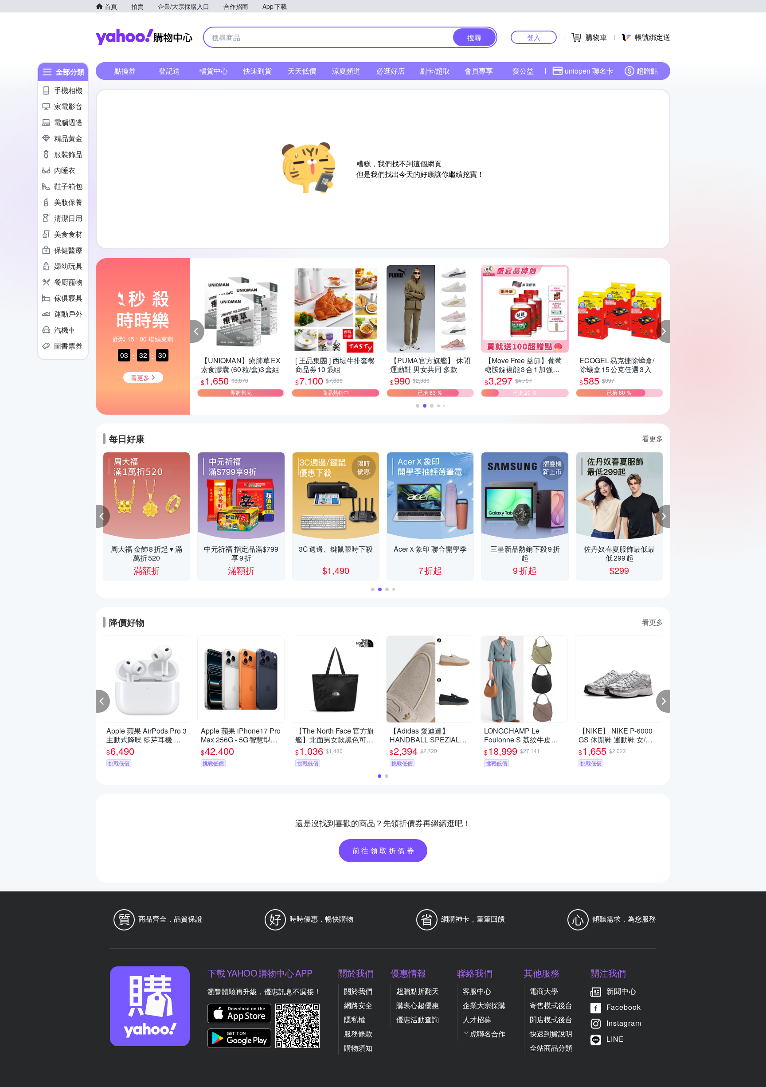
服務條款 (358, 1033)
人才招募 (477, 1019)
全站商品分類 (551, 1048)
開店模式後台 (551, 1019)
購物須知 (358, 1048)
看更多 (652, 438)
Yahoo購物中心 (144, 37)
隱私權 (354, 1019)
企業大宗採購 (484, 1005)
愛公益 (523, 71)
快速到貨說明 (551, 1033)
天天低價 (302, 71)
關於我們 (358, 991)
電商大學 (544, 991)
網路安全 (358, 1005)
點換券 (125, 71)
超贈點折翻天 (417, 991)
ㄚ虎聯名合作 (484, 1033)
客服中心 (477, 991)
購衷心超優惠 (417, 1005)
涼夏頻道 (346, 71)
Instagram (623, 1023)
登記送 (169, 71)
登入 (533, 37)
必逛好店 (390, 71)
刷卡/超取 (435, 71)
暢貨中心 (213, 71)
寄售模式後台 (551, 1005)
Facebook (623, 1007)
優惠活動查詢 (417, 1019)
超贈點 (647, 71)
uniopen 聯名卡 (589, 71)
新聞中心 (621, 991)
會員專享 (479, 71)
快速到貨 (257, 71)
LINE (615, 1039)
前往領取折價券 (384, 850)
